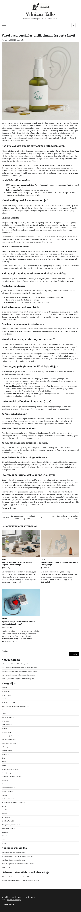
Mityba (4, 762)
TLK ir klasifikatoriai (8, 821)
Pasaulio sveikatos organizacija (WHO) (13, 860)
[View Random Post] (73, 25)
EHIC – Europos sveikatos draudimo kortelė (15, 706)
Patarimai (5, 780)
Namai (4, 765)
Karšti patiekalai (6, 725)
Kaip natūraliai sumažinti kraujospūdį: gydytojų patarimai (19, 668)
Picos (3, 784)
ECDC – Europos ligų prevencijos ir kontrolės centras (18, 864)
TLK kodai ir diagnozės (9, 828)
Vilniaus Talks (40, 14)
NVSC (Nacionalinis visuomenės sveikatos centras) (17, 856)
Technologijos (6, 817)
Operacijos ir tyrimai (8, 773)
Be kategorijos (6, 691)
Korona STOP (6, 867)
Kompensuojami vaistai (9, 739)
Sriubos (4, 806)
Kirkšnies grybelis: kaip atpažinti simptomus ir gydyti (18, 679)
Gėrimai (4, 714)
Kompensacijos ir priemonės (10, 736)
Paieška (5, 651)
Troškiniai (5, 832)
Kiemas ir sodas (6, 732)
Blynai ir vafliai (6, 695)
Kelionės (4, 728)
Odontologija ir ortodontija (10, 769)
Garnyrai (4, 710)
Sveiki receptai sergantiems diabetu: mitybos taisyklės (18, 675)
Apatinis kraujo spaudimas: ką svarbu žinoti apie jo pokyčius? (18, 622)
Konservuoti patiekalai (9, 743)
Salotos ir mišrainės (8, 799)
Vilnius (4, 843)
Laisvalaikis (5, 754)
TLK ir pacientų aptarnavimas (11, 825)
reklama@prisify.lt (14, 900)
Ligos (43, 559)
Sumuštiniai (5, 810)
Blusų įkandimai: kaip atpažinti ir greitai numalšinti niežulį (19, 671)
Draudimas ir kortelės (8, 702)
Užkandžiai (5, 836)
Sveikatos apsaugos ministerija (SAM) (13, 853)
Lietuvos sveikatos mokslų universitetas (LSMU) (16, 877)
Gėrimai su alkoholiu (8, 717)
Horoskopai (5, 721)
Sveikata (13, 508)
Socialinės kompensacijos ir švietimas (13, 802)
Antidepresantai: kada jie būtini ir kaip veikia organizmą (19, 664)
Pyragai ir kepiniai (7, 791)
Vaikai (3, 839)
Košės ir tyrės (6, 747)
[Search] (77, 25)
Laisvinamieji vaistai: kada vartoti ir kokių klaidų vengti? (59, 563)
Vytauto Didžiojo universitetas (11, 880)
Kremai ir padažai (7, 751)
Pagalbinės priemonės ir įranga (11, 776)
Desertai (4, 699)
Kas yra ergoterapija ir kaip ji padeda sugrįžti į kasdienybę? (18, 563)
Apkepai (4, 688)
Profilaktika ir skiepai (8, 788)
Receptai (4, 795)
